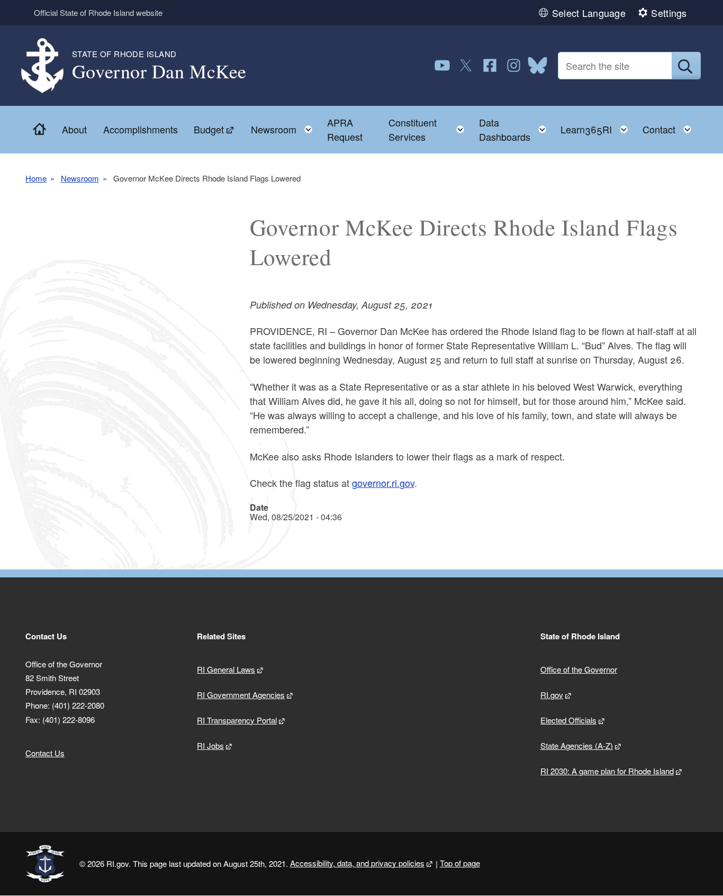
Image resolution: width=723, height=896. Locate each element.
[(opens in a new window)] (442, 65)
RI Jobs (210, 745)
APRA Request (345, 129)
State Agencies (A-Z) (576, 745)
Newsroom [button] (285, 126)
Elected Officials (568, 720)
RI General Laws (226, 669)
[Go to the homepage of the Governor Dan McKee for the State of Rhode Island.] (48, 66)
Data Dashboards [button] (516, 129)
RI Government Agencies (241, 694)
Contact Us (45, 752)
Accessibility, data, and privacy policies (357, 862)
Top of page (460, 862)
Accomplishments (140, 129)
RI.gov (551, 694)
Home (36, 178)
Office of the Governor (578, 669)
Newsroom (80, 178)
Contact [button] (670, 126)
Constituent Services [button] (429, 129)
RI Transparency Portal (237, 720)
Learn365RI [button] (597, 126)
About (74, 129)
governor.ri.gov (383, 483)
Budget (209, 129)
